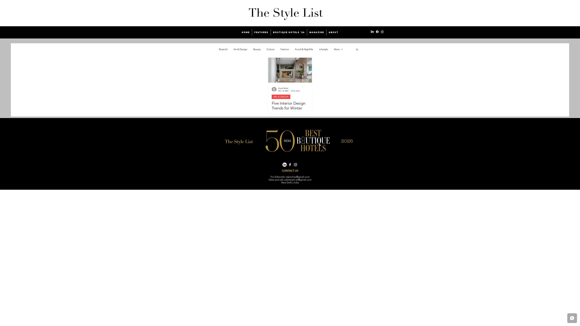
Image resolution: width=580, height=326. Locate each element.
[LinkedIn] (372, 32)
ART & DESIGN (281, 97)
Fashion (284, 49)
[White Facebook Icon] (290, 165)
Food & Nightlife (304, 49)
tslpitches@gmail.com (298, 176)
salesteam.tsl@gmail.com (298, 179)
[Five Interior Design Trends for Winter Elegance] (290, 70)
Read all (223, 49)
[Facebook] (377, 32)
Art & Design (240, 49)
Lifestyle (323, 49)
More (337, 49)
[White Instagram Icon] (295, 165)
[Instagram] (382, 32)
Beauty (257, 49)
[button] (357, 49)
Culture (270, 49)
